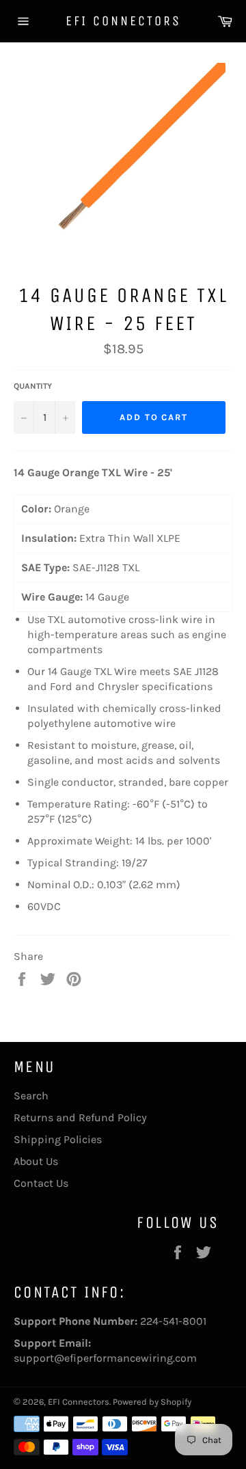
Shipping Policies (58, 1139)
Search (31, 1095)
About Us (36, 1161)
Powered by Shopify (152, 1402)
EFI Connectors (123, 21)
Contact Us (41, 1183)
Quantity (33, 386)
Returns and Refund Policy (80, 1117)
